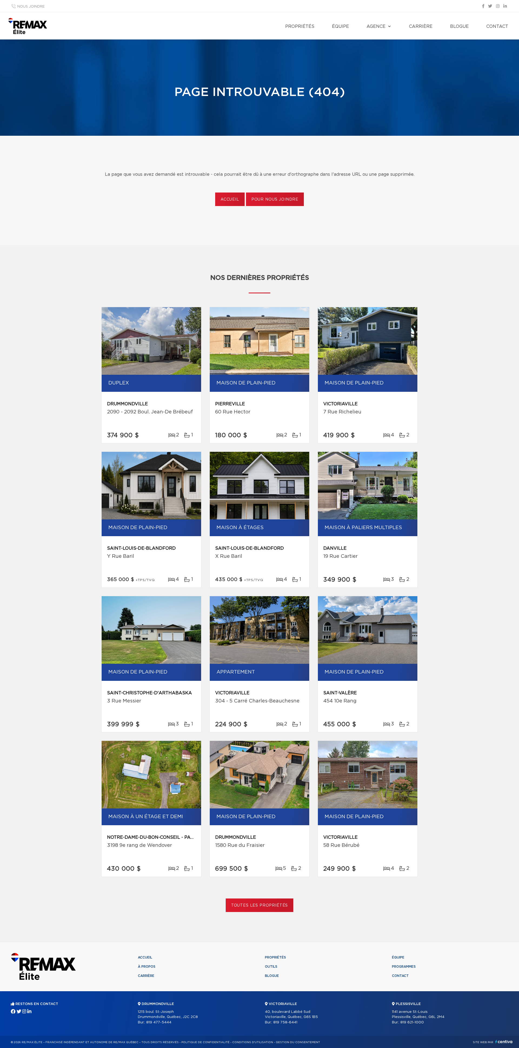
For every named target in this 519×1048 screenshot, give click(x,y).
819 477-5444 (158, 1022)
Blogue (459, 26)
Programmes (404, 966)
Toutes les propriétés (259, 905)
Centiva (504, 1041)
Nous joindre (31, 6)
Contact (497, 26)
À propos (146, 966)
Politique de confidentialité (205, 1042)
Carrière (420, 26)
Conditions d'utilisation (252, 1042)
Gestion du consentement (298, 1042)
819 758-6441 (285, 1022)
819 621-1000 (412, 1022)
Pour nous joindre (274, 199)
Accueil (230, 199)
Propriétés (299, 26)
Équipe (340, 26)
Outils (271, 966)
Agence (376, 26)
